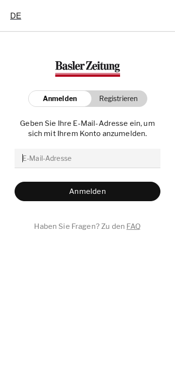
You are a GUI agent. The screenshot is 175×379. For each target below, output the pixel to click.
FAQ (133, 226)
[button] (116, 98)
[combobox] (15, 15)
